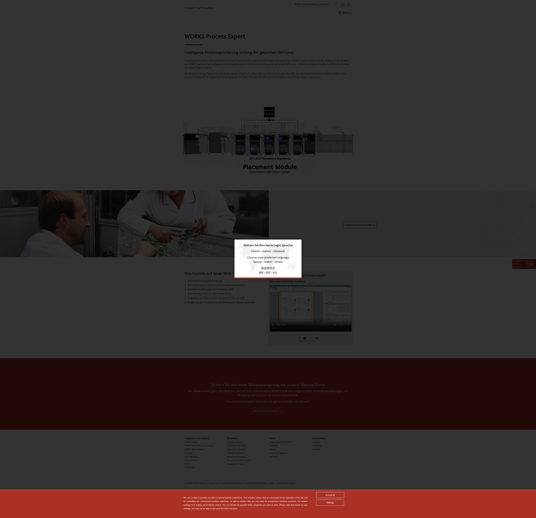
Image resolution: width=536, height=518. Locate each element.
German (257, 261)
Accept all (330, 495)
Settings (330, 502)
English (268, 261)
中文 (275, 272)
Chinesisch (279, 250)
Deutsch (255, 250)
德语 (261, 272)
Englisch (266, 250)
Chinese (278, 261)
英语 (268, 272)
